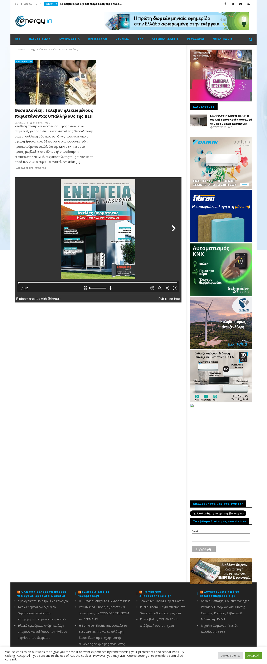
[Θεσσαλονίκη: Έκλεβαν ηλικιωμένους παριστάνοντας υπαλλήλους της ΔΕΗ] (55, 82)
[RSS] (248, 4)
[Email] (241, 4)
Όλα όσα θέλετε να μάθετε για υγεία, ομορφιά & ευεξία (41, 594)
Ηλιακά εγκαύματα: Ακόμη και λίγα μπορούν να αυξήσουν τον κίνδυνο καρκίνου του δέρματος (42, 632)
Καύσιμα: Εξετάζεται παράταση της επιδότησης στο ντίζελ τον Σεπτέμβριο (91, 4)
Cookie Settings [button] (230, 655)
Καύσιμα (51, 4)
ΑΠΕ (140, 39)
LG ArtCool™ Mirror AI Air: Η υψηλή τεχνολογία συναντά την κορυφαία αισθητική (231, 120)
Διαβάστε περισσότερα (31, 168)
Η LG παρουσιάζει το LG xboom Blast (104, 601)
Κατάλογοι (195, 39)
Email (195, 531)
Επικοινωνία (223, 39)
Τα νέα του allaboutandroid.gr (155, 594)
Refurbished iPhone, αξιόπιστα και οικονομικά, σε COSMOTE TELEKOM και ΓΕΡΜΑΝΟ (104, 613)
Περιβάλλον (97, 39)
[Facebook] (225, 4)
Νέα (18, 39)
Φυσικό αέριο (69, 39)
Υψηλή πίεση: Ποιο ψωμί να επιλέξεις (43, 601)
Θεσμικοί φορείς (165, 39)
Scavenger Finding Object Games (162, 601)
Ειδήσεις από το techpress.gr (94, 594)
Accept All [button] (253, 655)
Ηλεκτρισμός (39, 39)
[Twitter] (233, 4)
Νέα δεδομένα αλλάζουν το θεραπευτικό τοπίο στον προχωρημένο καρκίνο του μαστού (42, 613)
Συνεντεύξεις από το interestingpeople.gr (219, 594)
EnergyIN (38, 122)
